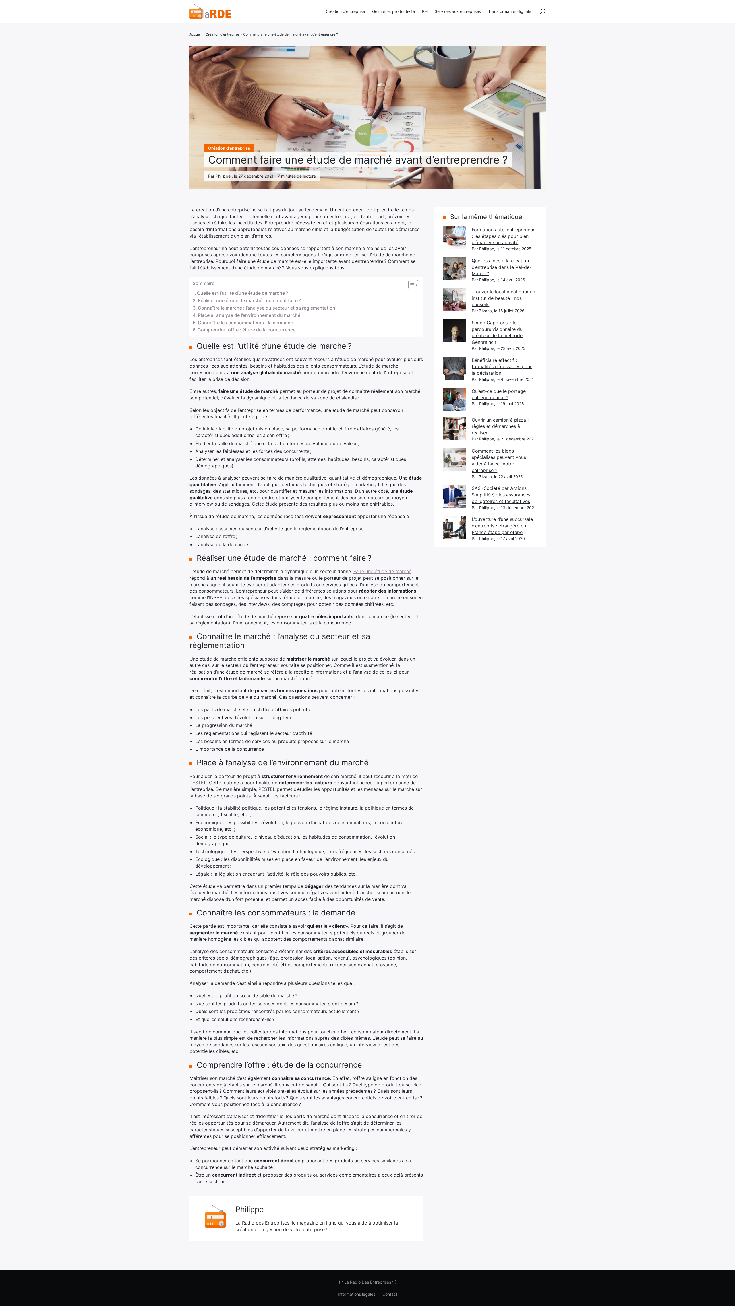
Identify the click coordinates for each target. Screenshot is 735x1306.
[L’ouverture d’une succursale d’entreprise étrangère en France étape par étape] (454, 527)
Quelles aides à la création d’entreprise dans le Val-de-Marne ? (501, 267)
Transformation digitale (509, 11)
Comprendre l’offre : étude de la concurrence (246, 330)
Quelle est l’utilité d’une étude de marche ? (242, 293)
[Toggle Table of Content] (410, 285)
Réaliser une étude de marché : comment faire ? (249, 300)
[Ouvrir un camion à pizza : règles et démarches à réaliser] (454, 428)
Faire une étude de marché (382, 571)
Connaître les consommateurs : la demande (245, 322)
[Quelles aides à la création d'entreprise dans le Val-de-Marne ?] (454, 268)
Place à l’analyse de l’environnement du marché (249, 315)
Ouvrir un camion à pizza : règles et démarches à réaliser (500, 426)
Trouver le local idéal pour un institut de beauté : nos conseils (503, 298)
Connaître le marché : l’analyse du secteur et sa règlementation (266, 308)
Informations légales (356, 1294)
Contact (389, 1294)
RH (425, 11)
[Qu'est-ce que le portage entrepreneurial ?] (454, 399)
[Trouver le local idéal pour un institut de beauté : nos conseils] (454, 299)
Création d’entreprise (345, 11)
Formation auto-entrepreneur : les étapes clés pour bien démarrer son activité (503, 236)
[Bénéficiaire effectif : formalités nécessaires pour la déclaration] (454, 368)
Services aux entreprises (458, 11)
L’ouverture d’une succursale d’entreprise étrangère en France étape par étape (502, 525)
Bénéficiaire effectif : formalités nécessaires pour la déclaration (502, 366)
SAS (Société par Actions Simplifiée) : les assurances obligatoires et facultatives (501, 494)
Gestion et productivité (393, 11)
